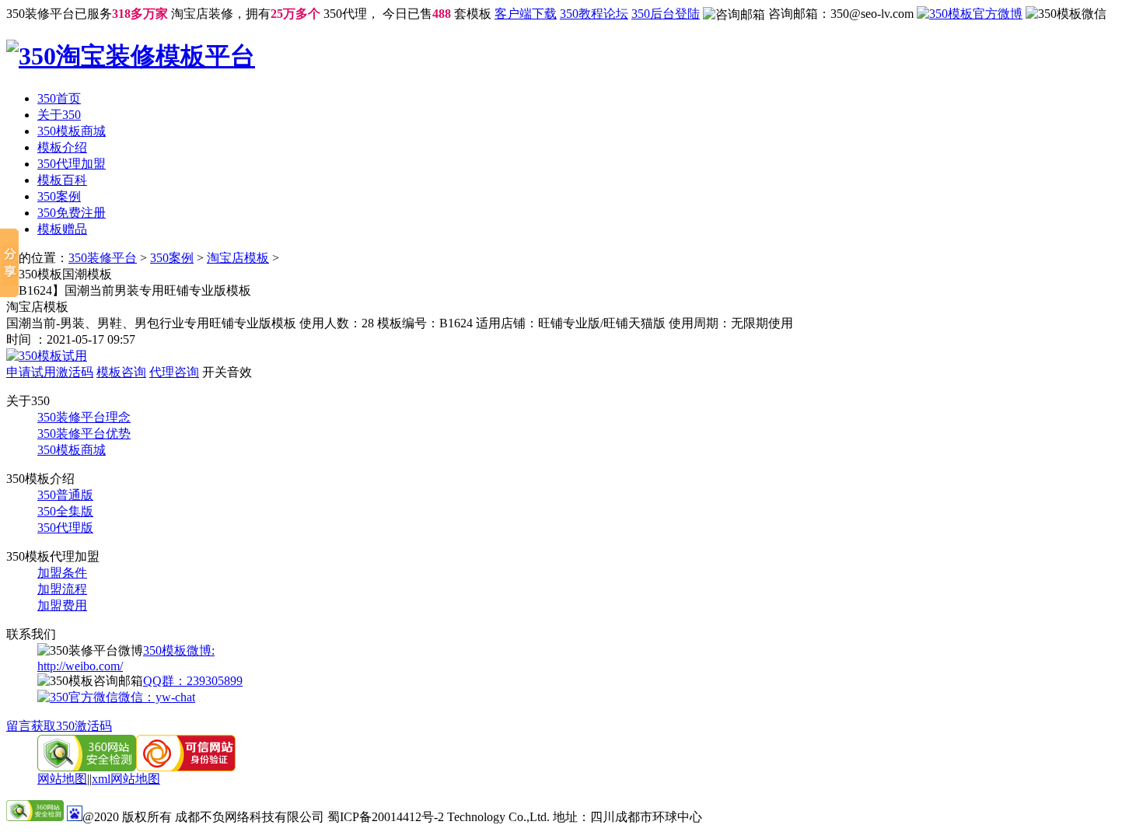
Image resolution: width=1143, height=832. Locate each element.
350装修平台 (102, 257)
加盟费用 (62, 605)
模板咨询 (121, 372)
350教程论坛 (594, 13)
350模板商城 (71, 131)
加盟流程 (62, 589)
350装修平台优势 (84, 433)
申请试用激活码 (49, 372)
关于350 (59, 114)
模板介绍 (62, 147)
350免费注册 (71, 212)
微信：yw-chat (156, 697)
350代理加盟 (71, 163)
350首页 (59, 98)
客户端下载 (526, 13)
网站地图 (62, 778)
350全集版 (65, 511)
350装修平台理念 (84, 417)
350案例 (59, 196)
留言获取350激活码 (59, 725)
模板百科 (62, 180)
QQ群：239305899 (193, 680)
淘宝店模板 (238, 257)
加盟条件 (62, 572)
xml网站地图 (126, 778)
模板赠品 (62, 229)
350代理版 (65, 527)
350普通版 (65, 495)
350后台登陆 (665, 13)
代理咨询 (174, 372)
